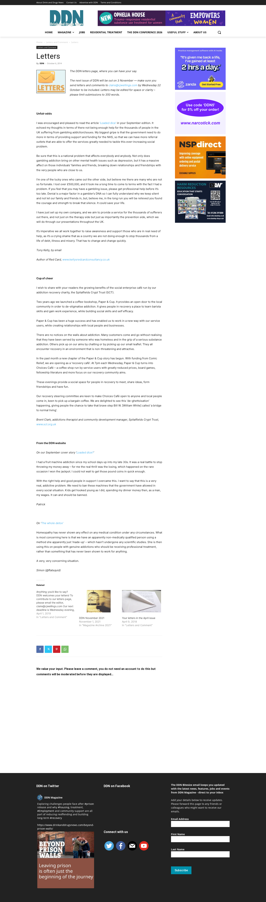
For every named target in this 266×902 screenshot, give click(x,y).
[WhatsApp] (65, 649)
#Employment (45, 811)
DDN (42, 63)
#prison (89, 804)
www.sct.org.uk (46, 424)
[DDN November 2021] (98, 601)
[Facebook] (40, 649)
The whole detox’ (52, 523)
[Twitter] (48, 649)
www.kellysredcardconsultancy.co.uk (86, 259)
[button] (219, 32)
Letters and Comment (57, 42)
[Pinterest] (56, 649)
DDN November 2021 (91, 617)
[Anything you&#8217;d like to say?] (57, 604)
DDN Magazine (53, 797)
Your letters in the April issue (138, 617)
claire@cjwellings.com (123, 85)
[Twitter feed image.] (65, 860)
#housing (63, 807)
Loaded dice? (85, 452)
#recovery (56, 818)
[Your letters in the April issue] (141, 601)
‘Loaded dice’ (108, 123)
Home (39, 42)
